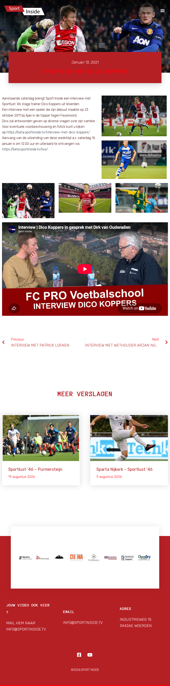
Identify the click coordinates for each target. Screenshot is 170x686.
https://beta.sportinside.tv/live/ (25, 149)
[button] (162, 10)
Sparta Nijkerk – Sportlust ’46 (124, 469)
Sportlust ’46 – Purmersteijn (35, 469)
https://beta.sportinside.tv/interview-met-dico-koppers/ (48, 132)
